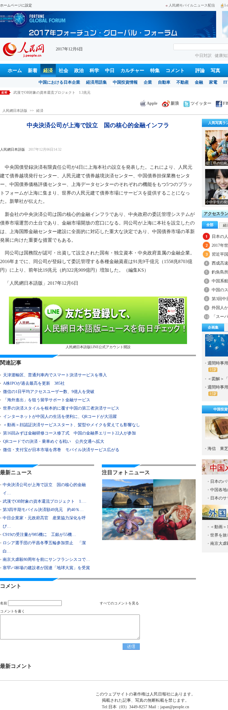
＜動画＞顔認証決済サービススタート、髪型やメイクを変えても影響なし (71, 425)
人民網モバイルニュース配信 (192, 5)
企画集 (213, 327)
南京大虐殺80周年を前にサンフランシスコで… (46, 559)
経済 (48, 70)
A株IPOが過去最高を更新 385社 (34, 383)
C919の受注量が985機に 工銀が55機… (39, 534)
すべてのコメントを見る (119, 603)
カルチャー (132, 70)
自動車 (164, 82)
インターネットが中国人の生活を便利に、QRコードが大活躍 (60, 416)
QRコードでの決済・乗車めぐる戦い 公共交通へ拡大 (53, 441)
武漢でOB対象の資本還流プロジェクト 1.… (44, 501)
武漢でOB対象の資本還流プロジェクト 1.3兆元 (52, 92)
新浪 (175, 103)
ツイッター (201, 103)
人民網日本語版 (14, 111)
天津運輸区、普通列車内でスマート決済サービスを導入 (55, 375)
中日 (110, 70)
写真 (215, 70)
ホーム (15, 70)
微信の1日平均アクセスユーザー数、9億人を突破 (48, 391)
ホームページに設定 (16, 5)
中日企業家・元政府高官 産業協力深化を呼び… (44, 522)
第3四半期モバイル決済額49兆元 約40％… (43, 509)
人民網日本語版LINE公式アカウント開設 (98, 347)
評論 (200, 70)
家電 (213, 82)
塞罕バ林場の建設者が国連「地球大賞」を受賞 (46, 568)
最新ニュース (16, 472)
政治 (79, 70)
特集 (155, 70)
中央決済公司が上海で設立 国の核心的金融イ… (44, 489)
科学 (94, 70)
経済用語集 (96, 82)
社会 (63, 70)
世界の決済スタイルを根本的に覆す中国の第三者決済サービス (61, 408)
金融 (199, 82)
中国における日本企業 (59, 82)
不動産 (182, 82)
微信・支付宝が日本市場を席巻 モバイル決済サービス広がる (61, 450)
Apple (152, 103)
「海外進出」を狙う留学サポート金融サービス (46, 400)
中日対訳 (203, 55)
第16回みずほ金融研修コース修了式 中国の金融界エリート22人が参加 (69, 433)
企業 (148, 82)
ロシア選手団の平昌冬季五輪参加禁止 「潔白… (44, 547)
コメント (175, 70)
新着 (32, 70)
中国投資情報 (125, 82)
